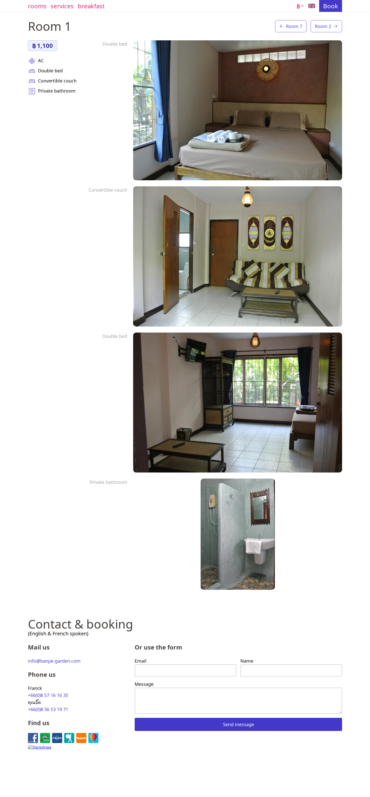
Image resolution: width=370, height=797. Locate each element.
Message (144, 684)
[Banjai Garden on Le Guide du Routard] (69, 738)
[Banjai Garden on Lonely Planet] (57, 738)
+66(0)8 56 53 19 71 (48, 709)
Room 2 (323, 26)
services (62, 6)
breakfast (91, 6)
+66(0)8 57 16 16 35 (48, 695)
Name (246, 661)
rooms (37, 6)
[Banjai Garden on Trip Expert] (93, 738)
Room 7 (294, 26)
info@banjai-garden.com (54, 661)
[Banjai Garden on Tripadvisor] (45, 738)
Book (330, 6)
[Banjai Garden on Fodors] (81, 738)
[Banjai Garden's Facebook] (33, 738)
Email (140, 661)
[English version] (311, 6)
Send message (238, 724)
